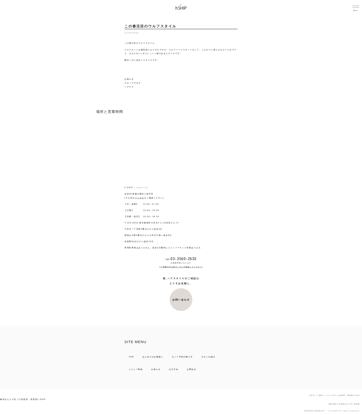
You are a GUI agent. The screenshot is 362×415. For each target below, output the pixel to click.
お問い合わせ (181, 299)
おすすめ (173, 369)
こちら (140, 198)
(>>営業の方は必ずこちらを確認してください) (181, 267)
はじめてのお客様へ (152, 357)
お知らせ (129, 79)
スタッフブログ (132, 83)
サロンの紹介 (208, 357)
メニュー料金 (136, 369)
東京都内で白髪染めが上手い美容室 (344, 404)
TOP (131, 357)
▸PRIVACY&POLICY (314, 411)
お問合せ (191, 369)
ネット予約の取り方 (182, 357)
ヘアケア (129, 87)
